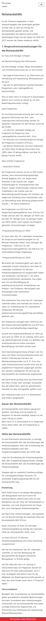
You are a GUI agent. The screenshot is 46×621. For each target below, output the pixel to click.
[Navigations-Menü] (41, 4)
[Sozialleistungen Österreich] (9, 4)
